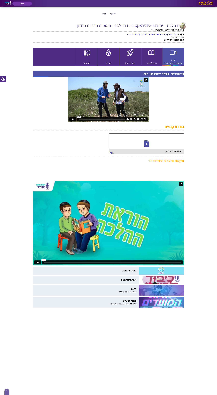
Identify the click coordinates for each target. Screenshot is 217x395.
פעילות (109, 72)
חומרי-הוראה (154, 34)
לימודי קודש (143, 34)
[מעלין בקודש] (205, 4)
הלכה (162, 34)
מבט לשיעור (108, 59)
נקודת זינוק (58, 59)
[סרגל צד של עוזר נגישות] (3, 79)
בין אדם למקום (171, 34)
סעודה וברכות (132, 34)
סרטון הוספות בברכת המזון (159, 58)
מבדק (158, 72)
